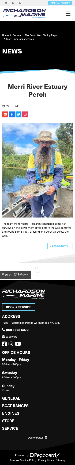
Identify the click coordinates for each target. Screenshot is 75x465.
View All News (59, 245)
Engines (10, 413)
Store (8, 420)
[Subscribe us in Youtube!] (18, 345)
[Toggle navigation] (68, 13)
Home (5, 35)
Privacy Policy (46, 460)
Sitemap (61, 460)
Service (10, 428)
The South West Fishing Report (41, 35)
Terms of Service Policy (23, 460)
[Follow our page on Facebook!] (5, 345)
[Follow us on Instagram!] (11, 345)
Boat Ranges (15, 405)
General (11, 398)
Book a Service (18, 307)
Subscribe (11, 336)
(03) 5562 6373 (17, 329)
